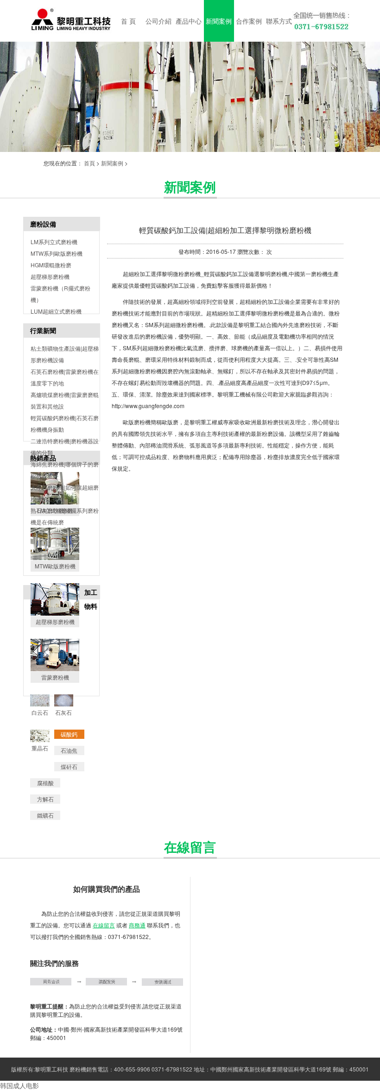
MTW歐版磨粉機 (55, 566)
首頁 (89, 163)
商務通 (137, 925)
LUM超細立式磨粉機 (56, 311)
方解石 (45, 799)
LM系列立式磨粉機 (54, 242)
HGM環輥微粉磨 (51, 265)
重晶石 (40, 748)
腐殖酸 (45, 783)
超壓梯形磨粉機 (50, 276)
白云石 (40, 712)
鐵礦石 (45, 815)
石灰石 (63, 712)
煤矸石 (69, 766)
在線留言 (104, 925)
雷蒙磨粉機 (55, 677)
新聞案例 (112, 163)
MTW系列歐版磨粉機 (56, 253)
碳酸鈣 (69, 734)
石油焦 (69, 750)
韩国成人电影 (19, 1085)
